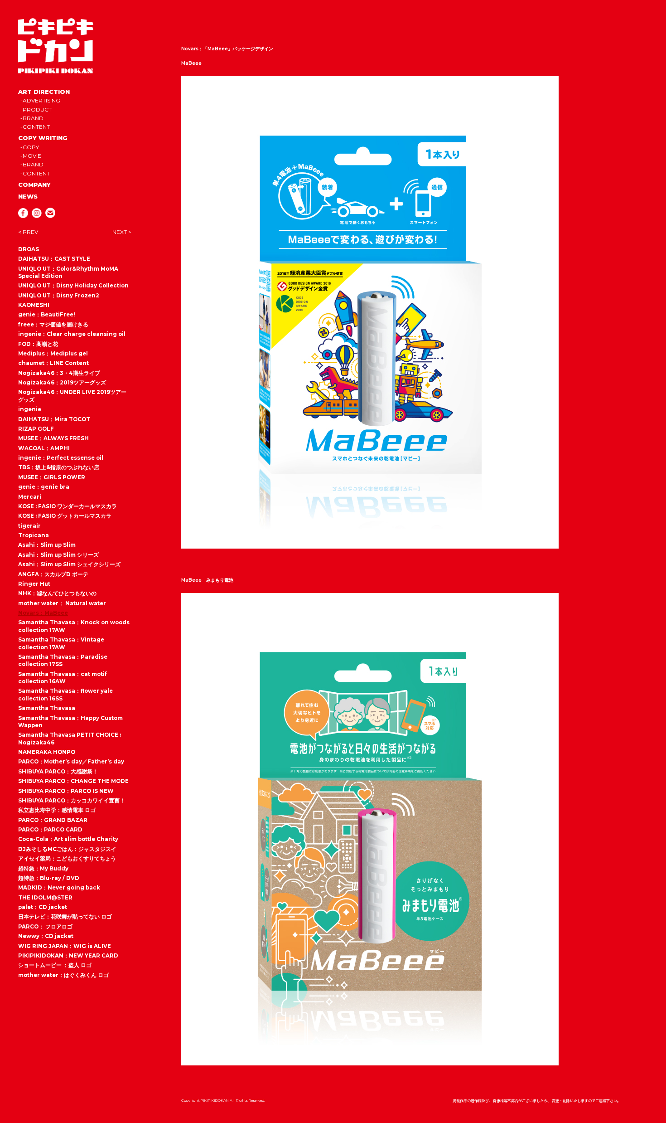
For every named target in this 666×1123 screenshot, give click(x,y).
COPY (31, 147)
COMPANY (34, 184)
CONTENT (36, 126)
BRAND (33, 118)
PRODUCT (37, 109)
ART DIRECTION (44, 91)
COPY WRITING (43, 137)
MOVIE (32, 155)
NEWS (28, 196)
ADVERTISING (41, 100)
